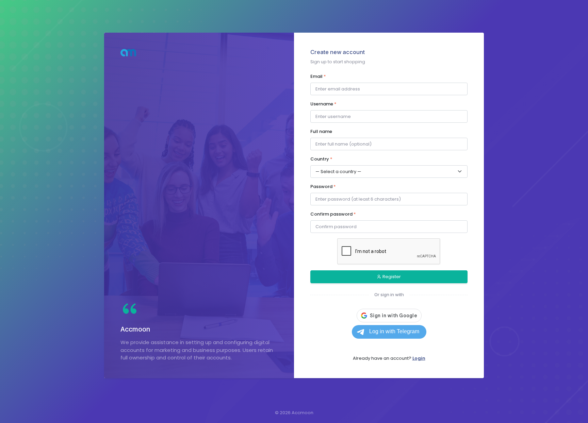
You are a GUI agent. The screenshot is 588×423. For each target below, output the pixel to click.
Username (323, 104)
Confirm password (333, 214)
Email (318, 76)
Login (418, 358)
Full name (321, 131)
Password (323, 186)
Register (391, 276)
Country (321, 159)
